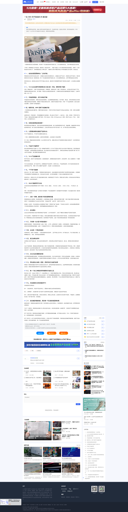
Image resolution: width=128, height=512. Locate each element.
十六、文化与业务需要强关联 (91, 465)
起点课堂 (36, 504)
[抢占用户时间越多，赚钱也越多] (76, 373)
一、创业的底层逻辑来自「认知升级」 (93, 432)
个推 (52, 504)
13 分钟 (78, 20)
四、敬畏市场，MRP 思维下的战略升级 (93, 440)
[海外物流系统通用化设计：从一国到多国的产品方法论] (87, 373)
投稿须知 (68, 497)
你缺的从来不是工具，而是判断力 (34, 377)
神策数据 (28, 19)
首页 (38, 1)
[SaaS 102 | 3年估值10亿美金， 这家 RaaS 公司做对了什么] (76, 386)
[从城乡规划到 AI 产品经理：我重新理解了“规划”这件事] (87, 383)
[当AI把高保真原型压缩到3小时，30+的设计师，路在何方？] (87, 378)
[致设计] (64, 491)
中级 (32, 350)
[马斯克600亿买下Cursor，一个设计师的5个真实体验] (87, 387)
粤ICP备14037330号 (38, 508)
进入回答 (102, 408)
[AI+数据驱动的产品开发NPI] (76, 379)
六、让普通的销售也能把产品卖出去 (92, 444)
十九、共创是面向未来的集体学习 (92, 474)
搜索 (82, 1)
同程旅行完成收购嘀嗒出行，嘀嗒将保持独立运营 (94, 351)
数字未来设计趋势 (47, 474)
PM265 (28, 504)
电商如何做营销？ (47, 458)
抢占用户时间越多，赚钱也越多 (62, 371)
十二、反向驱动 (88, 456)
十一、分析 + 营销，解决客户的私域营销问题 (94, 454)
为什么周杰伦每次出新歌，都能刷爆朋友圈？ (93, 412)
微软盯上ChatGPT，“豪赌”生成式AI (70, 422)
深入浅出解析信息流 (67, 458)
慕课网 (65, 504)
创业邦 (58, 504)
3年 (27, 350)
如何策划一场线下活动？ (68, 474)
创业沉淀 (39, 350)
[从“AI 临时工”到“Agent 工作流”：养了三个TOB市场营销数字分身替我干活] (87, 367)
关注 (34, 19)
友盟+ (55, 504)
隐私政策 (63, 497)
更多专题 (78, 445)
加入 (103, 321)
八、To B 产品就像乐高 (90, 448)
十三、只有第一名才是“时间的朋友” (92, 458)
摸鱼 (70, 1)
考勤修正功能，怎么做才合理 (90, 422)
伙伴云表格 (45, 504)
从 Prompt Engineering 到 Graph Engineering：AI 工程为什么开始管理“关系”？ (97, 391)
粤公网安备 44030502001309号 (48, 508)
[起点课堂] (64, 489)
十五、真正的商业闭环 (89, 463)
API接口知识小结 (28, 458)
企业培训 (62, 1)
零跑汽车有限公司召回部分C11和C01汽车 (93, 356)
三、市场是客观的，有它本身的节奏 (92, 438)
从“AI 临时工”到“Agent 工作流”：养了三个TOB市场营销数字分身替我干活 (97, 367)
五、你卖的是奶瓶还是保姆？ (91, 442)
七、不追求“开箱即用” (89, 446)
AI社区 (66, 1)
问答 (58, 1)
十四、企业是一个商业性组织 (91, 460)
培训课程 (42, 1)
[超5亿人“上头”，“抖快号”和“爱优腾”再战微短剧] (47, 386)
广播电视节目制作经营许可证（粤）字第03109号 (31, 509)
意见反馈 (73, 497)
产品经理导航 (32, 504)
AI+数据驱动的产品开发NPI (61, 377)
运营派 (31, 507)
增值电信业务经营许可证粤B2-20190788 (47, 509)
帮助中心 (77, 497)
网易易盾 (49, 504)
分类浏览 (47, 1)
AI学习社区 (62, 504)
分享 (78, 350)
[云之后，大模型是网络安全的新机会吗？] (47, 373)
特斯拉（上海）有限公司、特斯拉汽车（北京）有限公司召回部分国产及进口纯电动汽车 (94, 345)
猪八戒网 (40, 504)
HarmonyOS (75, 1)
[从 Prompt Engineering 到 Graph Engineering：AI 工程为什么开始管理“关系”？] (87, 392)
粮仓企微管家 (35, 507)
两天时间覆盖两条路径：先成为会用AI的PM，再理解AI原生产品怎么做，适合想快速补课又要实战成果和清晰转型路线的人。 (51, 23)
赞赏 (41, 333)
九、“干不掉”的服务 (89, 450)
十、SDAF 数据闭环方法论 (90, 452)
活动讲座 (54, 1)
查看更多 (102, 342)
